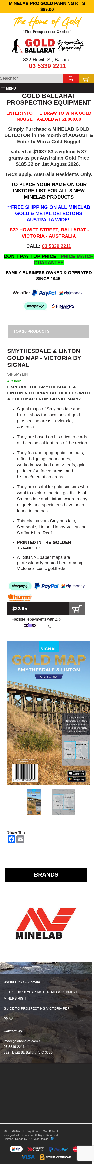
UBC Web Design (38, 1138)
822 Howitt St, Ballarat (47, 59)
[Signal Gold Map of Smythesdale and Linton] (48, 713)
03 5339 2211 (47, 66)
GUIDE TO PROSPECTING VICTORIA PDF (37, 1008)
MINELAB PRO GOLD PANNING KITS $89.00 (47, 6)
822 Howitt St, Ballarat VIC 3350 (28, 1052)
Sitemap (8, 1138)
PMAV (8, 1019)
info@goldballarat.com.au (23, 1041)
